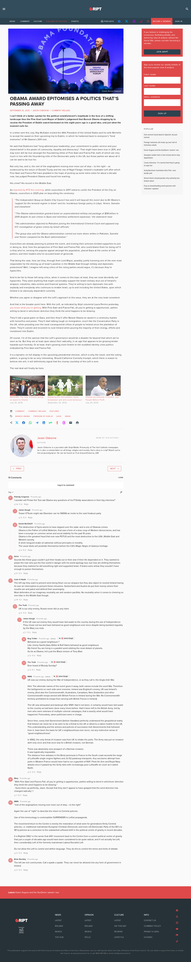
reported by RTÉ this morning (28, 190)
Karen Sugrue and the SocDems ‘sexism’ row (33, 892)
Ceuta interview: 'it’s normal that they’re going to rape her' (162, 164)
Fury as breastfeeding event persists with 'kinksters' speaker (160, 187)
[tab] (12, 21)
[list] (66, 926)
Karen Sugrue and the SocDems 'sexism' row (161, 150)
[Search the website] (187, 9)
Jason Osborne (40, 110)
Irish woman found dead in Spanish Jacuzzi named (160, 136)
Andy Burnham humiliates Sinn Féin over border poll (160, 171)
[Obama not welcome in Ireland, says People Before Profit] (103, 386)
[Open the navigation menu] (4, 9)
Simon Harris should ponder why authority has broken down (162, 179)
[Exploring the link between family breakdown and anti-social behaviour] (65, 386)
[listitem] (66, 920)
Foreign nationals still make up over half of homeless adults (160, 143)
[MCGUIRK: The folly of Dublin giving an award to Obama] (27, 386)
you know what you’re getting (25, 307)
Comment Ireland (61, 110)
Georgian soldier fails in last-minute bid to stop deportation (162, 156)
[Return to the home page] (21, 920)
